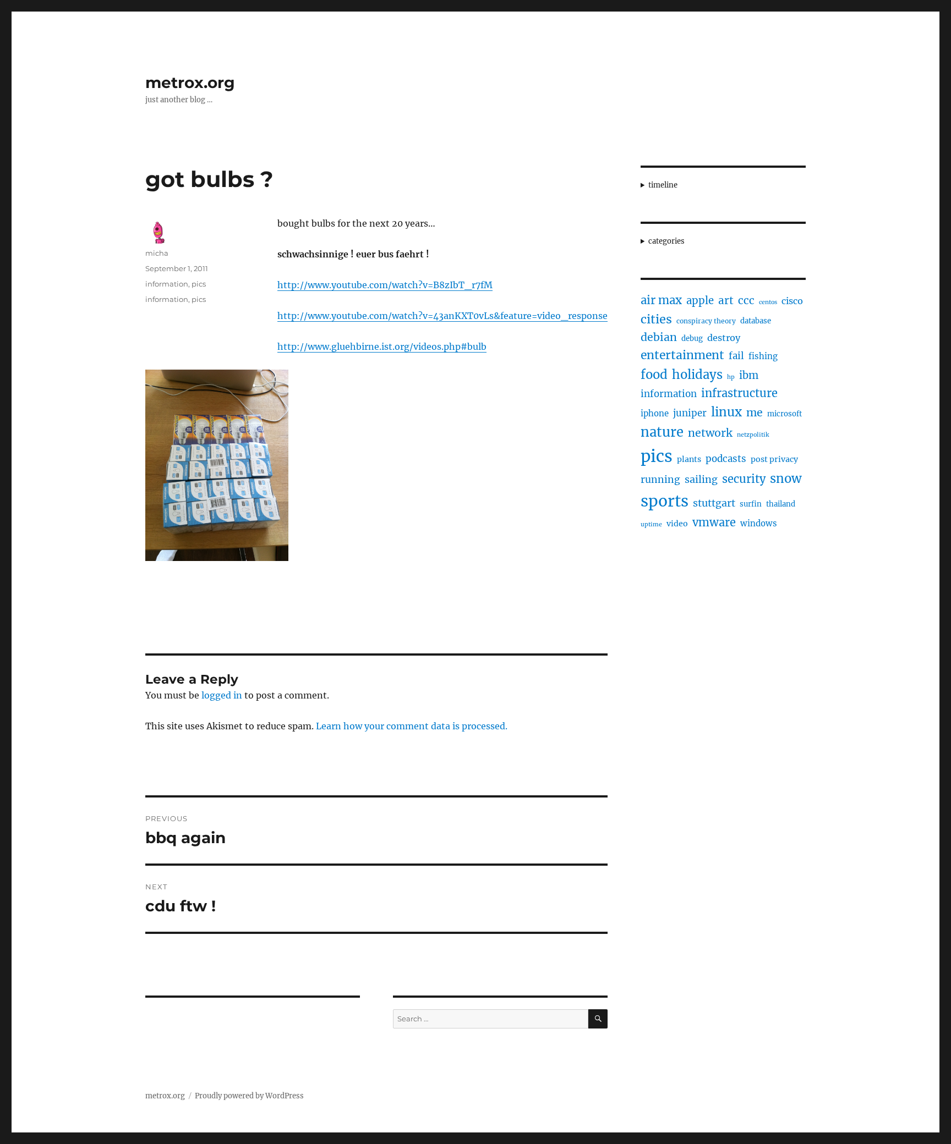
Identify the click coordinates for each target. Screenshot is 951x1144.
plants (689, 459)
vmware (714, 522)
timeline (662, 185)
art (726, 300)
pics (199, 283)
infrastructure (739, 393)
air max (661, 300)
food (654, 374)
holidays (697, 374)
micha (156, 253)
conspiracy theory (706, 321)
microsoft (784, 414)
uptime (651, 524)
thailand (780, 504)
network (710, 432)
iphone (655, 413)
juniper (690, 413)
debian (659, 337)
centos (768, 302)
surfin (751, 504)
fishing (763, 356)
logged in (221, 695)
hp (731, 377)
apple (700, 300)
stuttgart (714, 503)
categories (666, 241)
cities (656, 319)
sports (664, 501)
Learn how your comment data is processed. (411, 726)
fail (736, 356)
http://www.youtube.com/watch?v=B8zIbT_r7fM (385, 284)
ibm (748, 375)
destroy (723, 337)
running (660, 480)
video (677, 524)
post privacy (774, 459)
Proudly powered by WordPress (249, 1096)
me (754, 412)
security (744, 479)
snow (786, 478)
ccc (746, 300)
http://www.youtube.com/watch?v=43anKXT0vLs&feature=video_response (442, 315)
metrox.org (190, 82)
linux (726, 412)
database (755, 321)
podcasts (726, 459)
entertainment (682, 355)
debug (692, 338)
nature (662, 432)
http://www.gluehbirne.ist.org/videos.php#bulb (382, 346)
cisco (792, 300)
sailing (701, 479)
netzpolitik (753, 434)
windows (758, 523)
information (166, 283)
